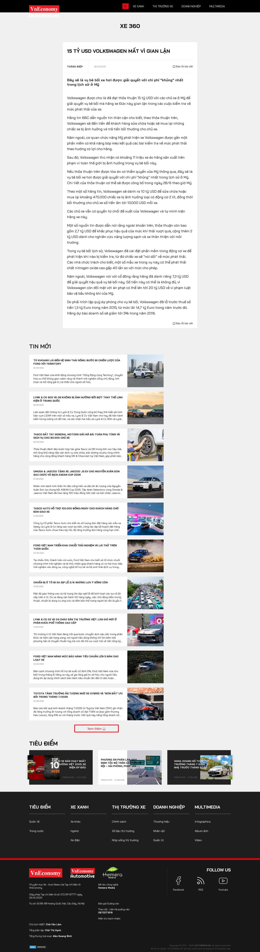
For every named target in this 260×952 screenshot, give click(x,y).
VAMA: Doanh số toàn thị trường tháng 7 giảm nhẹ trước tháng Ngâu (191, 764)
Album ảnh (201, 831)
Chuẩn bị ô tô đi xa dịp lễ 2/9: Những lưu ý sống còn (70, 582)
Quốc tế (34, 821)
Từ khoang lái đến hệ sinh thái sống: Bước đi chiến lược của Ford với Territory (76, 362)
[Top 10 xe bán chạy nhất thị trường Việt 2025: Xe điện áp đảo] (44, 767)
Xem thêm (94, 728)
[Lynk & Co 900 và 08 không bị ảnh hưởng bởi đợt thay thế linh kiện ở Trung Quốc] (145, 408)
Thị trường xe (162, 6)
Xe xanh (138, 6)
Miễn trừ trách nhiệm (109, 918)
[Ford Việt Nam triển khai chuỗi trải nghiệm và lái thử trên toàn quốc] (145, 556)
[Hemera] (112, 872)
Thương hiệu (161, 821)
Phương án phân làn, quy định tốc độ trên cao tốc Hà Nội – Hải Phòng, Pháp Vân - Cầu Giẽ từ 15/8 (121, 763)
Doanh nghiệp (191, 6)
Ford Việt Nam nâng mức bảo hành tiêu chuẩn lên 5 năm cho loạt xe (76, 658)
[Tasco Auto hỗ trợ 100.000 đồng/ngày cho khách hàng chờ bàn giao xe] (145, 519)
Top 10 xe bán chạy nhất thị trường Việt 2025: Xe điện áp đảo (68, 764)
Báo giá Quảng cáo (108, 903)
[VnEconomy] (45, 872)
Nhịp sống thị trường (125, 840)
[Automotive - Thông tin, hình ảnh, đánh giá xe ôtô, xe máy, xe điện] (50, 12)
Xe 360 (130, 25)
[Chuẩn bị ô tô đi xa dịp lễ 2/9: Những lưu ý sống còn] (145, 593)
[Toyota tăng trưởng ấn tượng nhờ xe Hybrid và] (145, 704)
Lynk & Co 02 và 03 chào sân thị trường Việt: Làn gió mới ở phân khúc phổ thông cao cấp (75, 621)
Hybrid (75, 831)
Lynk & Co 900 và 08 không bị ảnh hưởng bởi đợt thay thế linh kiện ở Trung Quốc (78, 399)
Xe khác (76, 821)
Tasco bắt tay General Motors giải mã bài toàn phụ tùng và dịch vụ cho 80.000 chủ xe (76, 436)
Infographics (203, 821)
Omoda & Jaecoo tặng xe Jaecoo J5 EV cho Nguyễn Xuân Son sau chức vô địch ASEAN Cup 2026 (76, 473)
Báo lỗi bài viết (184, 66)
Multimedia (217, 6)
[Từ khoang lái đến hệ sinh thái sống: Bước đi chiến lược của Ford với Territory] (145, 371)
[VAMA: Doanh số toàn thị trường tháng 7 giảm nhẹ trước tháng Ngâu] (216, 767)
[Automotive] (83, 873)
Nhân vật (159, 831)
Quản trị (158, 840)
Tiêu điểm (43, 743)
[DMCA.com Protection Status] (38, 946)
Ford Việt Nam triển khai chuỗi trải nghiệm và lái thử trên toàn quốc (75, 547)
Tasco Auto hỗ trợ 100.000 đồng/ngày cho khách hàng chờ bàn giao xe (76, 510)
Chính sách (119, 821)
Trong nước (68, 777)
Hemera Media (106, 887)
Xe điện (75, 840)
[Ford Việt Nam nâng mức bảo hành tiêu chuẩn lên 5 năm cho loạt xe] (145, 667)
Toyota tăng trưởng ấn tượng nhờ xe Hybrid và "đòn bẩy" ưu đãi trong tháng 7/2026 (78, 695)
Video (198, 840)
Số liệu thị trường (123, 831)
